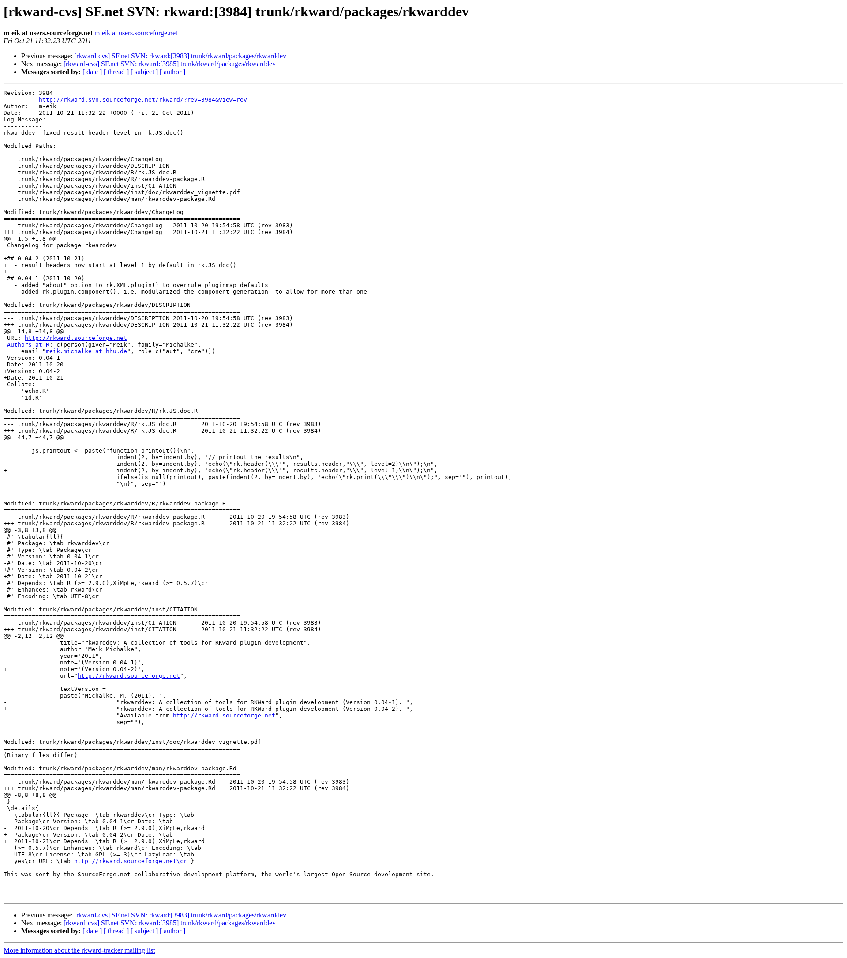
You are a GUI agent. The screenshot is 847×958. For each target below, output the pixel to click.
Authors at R (28, 344)
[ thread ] (116, 71)
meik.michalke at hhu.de (86, 351)
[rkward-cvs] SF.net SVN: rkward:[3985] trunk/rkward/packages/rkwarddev (170, 64)
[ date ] (92, 71)
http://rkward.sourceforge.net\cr (130, 861)
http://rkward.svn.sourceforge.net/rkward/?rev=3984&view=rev (143, 99)
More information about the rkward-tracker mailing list (79, 950)
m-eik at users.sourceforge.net (135, 33)
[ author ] (172, 71)
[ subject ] (144, 71)
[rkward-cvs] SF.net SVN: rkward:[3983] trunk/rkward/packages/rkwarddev (180, 56)
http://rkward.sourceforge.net (76, 338)
